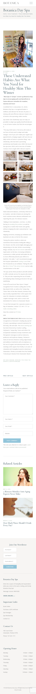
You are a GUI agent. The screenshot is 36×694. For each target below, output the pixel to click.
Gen (6, 73)
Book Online (6, 606)
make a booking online (9, 309)
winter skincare (14, 361)
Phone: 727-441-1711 (9, 636)
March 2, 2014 (7, 520)
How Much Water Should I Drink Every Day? (17, 524)
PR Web (18, 312)
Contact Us (6, 618)
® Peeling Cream (22, 261)
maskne (11, 360)
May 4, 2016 (6, 489)
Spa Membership (8, 615)
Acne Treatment (12, 14)
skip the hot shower (19, 249)
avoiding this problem (16, 224)
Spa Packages (7, 612)
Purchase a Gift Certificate (10, 609)
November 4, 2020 (9, 71)
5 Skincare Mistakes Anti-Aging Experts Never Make (16, 492)
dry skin (6, 360)
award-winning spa (26, 325)
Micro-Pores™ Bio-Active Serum (15, 266)
